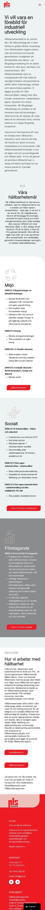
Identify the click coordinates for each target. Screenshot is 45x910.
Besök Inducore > (17, 846)
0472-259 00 (19, 871)
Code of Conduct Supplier (21, 905)
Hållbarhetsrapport (18, 387)
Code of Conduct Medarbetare (23, 903)
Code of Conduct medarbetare (23, 508)
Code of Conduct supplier (21, 627)
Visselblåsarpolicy (16, 752)
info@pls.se (20, 876)
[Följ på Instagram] (11, 882)
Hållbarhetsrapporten (19, 897)
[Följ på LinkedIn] (17, 882)
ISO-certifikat (15, 908)
